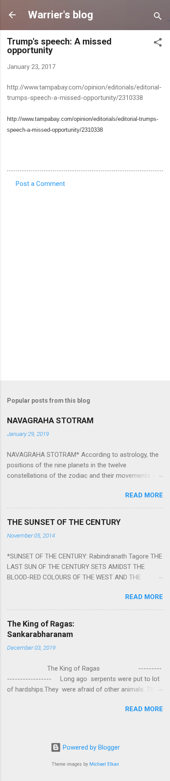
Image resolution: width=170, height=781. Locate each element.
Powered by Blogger (90, 747)
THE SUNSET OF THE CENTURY (64, 522)
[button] (158, 44)
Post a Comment (40, 184)
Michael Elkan (104, 764)
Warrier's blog (60, 15)
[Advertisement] (85, 281)
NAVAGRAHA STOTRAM (50, 420)
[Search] (158, 17)
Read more (144, 495)
